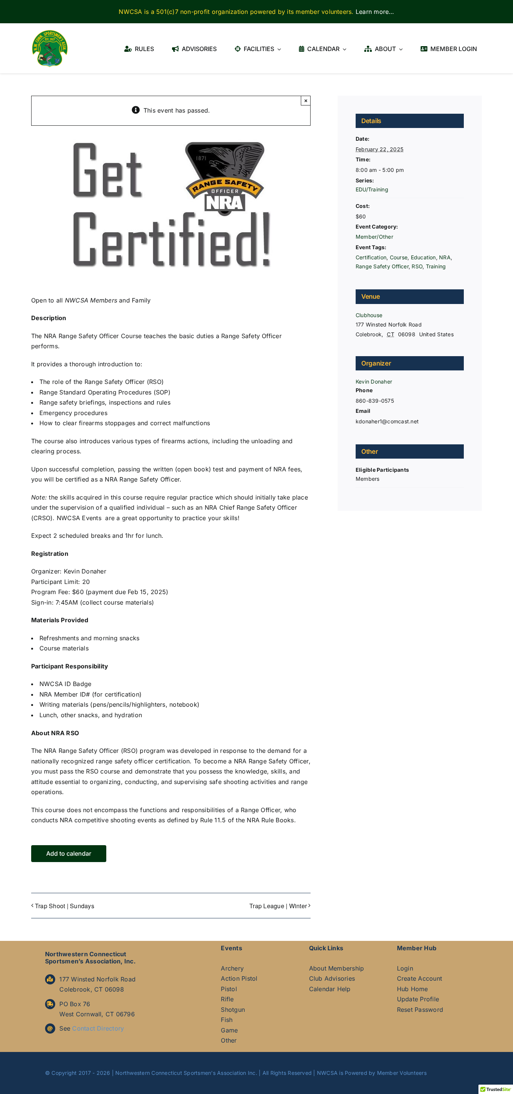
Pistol (229, 989)
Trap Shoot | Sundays (64, 905)
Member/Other (374, 236)
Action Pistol (239, 978)
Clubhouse (369, 315)
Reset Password (420, 1009)
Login (405, 968)
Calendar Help (330, 989)
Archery (232, 968)
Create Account (419, 978)
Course (398, 257)
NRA (445, 257)
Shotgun (233, 1009)
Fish (226, 1019)
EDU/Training (372, 189)
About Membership (336, 968)
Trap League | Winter (278, 905)
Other (229, 1040)
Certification (371, 257)
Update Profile (418, 999)
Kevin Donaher (374, 381)
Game (229, 1030)
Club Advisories (332, 978)
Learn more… (375, 11)
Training (436, 266)
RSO (417, 266)
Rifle (227, 999)
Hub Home (412, 989)
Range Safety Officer (382, 266)
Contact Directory (98, 1028)
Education (423, 257)
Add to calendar (68, 853)
